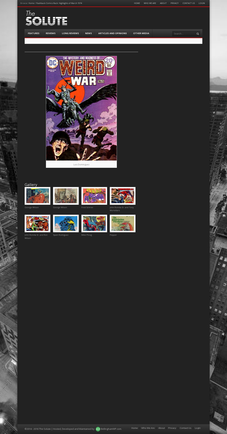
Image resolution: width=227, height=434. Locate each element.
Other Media (141, 33)
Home (31, 3)
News (88, 33)
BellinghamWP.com (111, 428)
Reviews (51, 33)
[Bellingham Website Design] (98, 428)
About (163, 3)
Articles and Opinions (112, 33)
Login (202, 3)
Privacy (175, 3)
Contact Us (188, 3)
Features (33, 33)
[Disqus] (81, 286)
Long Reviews (70, 33)
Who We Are (150, 3)
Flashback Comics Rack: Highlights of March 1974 (59, 3)
